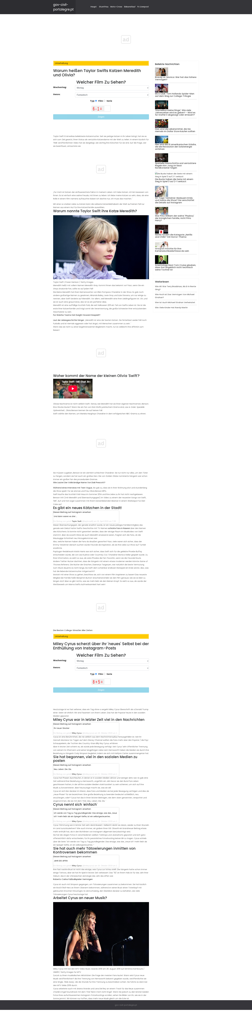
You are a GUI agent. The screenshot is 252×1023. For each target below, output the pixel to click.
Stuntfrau (103, 6)
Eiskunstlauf (129, 6)
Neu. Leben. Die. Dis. (63, 769)
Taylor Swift (76, 521)
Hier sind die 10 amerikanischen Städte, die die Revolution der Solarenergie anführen (175, 147)
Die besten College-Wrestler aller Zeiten (73, 630)
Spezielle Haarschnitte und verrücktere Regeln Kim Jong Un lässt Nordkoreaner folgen (175, 165)
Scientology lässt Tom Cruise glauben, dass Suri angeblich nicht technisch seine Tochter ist (175, 267)
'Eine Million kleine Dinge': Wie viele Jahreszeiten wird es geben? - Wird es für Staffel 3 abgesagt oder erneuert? (175, 112)
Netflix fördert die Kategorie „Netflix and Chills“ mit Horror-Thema (173, 236)
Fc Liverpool (143, 6)
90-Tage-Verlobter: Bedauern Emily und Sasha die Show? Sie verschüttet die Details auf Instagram (174, 200)
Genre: (57, 94)
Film (100, 101)
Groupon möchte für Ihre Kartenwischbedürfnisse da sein (172, 249)
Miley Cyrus (77, 733)
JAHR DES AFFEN (61, 860)
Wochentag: (60, 87)
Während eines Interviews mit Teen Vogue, (72, 487)
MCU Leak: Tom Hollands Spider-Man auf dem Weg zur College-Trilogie (174, 95)
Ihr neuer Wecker (61, 728)
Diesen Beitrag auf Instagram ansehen (72, 512)
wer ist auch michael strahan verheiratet (175, 302)
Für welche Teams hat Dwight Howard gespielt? (76, 315)
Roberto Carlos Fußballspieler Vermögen (73, 879)
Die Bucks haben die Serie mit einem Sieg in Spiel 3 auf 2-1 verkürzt (174, 180)
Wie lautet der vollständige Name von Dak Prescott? (79, 482)
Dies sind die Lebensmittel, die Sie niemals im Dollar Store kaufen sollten (175, 130)
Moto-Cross (116, 6)
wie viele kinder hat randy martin (171, 307)
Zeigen (101, 117)
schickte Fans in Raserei (119, 528)
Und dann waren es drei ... (65, 516)
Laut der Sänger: (68, 320)
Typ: (92, 101)
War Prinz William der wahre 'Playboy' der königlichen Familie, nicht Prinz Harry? (174, 218)
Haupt (94, 6)
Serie (109, 101)
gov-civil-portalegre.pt (126, 1005)
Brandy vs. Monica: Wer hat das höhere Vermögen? (175, 78)
